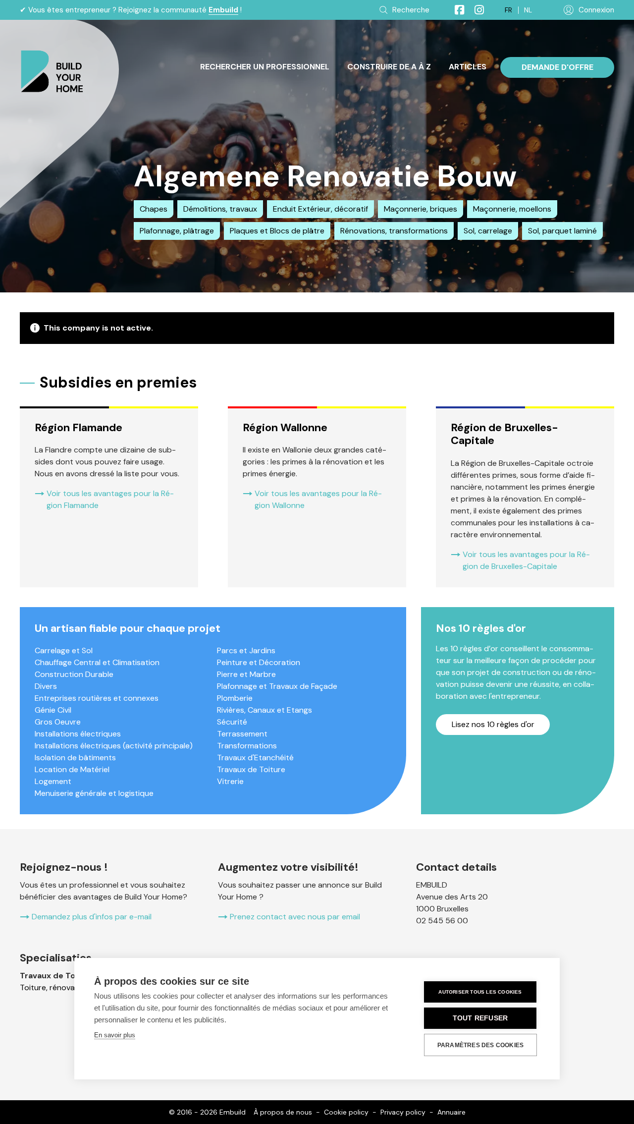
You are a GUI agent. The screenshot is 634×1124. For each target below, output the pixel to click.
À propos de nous (283, 1112)
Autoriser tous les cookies (480, 992)
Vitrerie (230, 781)
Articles (467, 66)
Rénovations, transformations (394, 230)
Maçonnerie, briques (420, 209)
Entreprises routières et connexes (96, 698)
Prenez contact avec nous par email (295, 916)
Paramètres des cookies (480, 1045)
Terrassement (242, 734)
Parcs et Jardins (246, 650)
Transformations (247, 745)
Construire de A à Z (389, 66)
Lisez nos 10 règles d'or (493, 724)
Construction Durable (74, 674)
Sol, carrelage (488, 230)
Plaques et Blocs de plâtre (277, 230)
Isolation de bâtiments (75, 757)
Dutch (528, 10)
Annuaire (451, 1112)
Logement (53, 781)
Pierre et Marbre (246, 674)
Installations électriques (78, 734)
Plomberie (235, 698)
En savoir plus (114, 1035)
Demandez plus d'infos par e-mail (92, 916)
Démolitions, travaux (220, 209)
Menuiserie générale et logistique (94, 793)
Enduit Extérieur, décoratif (320, 209)
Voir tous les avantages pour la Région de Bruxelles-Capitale (526, 560)
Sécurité (232, 722)
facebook (455, 10)
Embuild (223, 10)
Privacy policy (402, 1112)
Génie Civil (53, 710)
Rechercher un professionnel (264, 66)
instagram (475, 10)
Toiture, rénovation (54, 987)
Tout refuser (480, 1018)
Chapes (153, 209)
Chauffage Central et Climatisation (97, 662)
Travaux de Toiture (251, 769)
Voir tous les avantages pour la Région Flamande (110, 499)
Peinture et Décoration (258, 662)
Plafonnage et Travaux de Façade (277, 686)
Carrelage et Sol (64, 650)
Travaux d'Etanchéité (255, 757)
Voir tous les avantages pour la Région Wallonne (318, 499)
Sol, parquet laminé (562, 230)
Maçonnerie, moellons (512, 209)
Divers (46, 686)
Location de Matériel (72, 769)
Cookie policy (346, 1112)
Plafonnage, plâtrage (177, 230)
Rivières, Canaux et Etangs (264, 710)
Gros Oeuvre (58, 722)
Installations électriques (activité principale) (114, 745)
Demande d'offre (557, 67)
